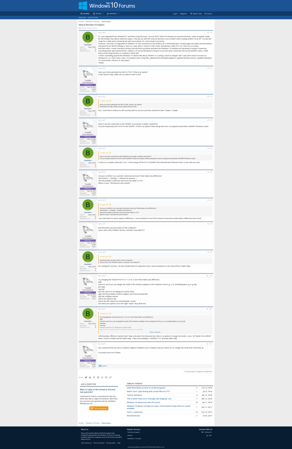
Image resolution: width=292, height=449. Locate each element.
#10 (211, 276)
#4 (211, 120)
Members (113, 13)
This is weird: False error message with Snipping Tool (149, 398)
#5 (211, 148)
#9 (211, 252)
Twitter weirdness (134, 395)
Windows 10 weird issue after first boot (143, 402)
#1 (211, 33)
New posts (82, 17)
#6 (211, 172)
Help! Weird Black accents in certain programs (146, 388)
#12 (211, 344)
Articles (99, 13)
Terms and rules (99, 443)
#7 (211, 200)
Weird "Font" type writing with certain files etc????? (148, 391)
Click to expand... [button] (155, 332)
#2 (211, 68)
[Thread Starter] (88, 42)
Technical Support (133, 432)
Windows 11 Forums (134, 438)
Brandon (83, 28)
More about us (86, 443)
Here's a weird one (134, 412)
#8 (211, 224)
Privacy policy (111, 443)
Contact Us (208, 432)
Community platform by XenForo (146, 447)
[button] (103, 13)
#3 (211, 96)
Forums (86, 13)
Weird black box (133, 415)
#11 (211, 309)
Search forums (93, 17)
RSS (210, 435)
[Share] (208, 32)
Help (118, 443)
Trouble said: (104, 101)
